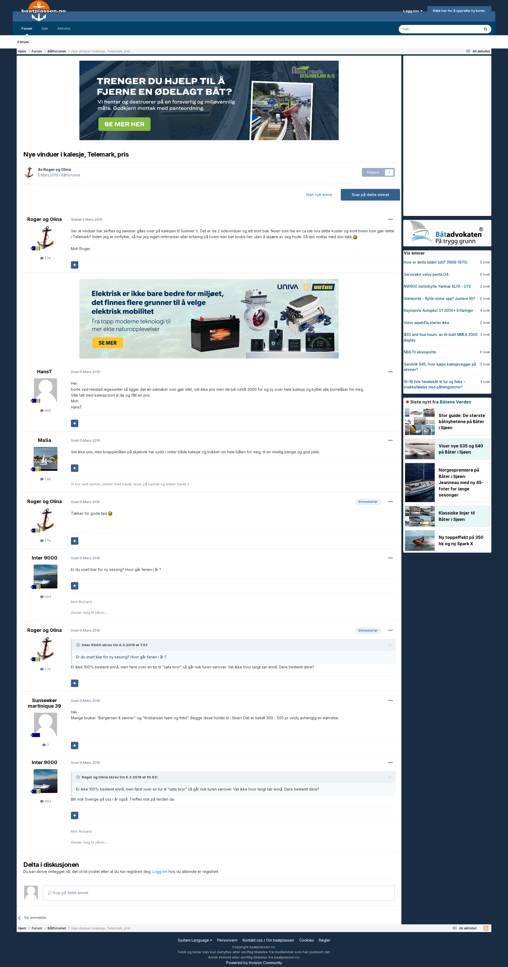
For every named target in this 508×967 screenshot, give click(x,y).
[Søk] (485, 29)
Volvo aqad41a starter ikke (426, 323)
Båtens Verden (455, 402)
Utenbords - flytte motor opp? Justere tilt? (439, 298)
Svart (85, 372)
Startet (86, 219)
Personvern (227, 940)
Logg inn (411, 11)
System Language (194, 940)
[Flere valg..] (390, 219)
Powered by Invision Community (254, 962)
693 (47, 597)
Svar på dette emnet (370, 194)
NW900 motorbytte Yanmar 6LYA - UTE (437, 286)
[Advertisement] (443, 135)
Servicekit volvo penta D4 (426, 274)
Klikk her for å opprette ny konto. (459, 10)
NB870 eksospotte (420, 352)
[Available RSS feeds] (485, 928)
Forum (26, 28)
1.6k (47, 479)
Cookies (306, 940)
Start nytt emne (319, 194)
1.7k (47, 258)
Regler (324, 940)
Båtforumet (70, 175)
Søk (45, 28)
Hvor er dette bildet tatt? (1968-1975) (436, 262)
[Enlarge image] (355, 236)
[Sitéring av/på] (74, 265)
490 (47, 410)
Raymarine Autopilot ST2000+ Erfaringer (438, 310)
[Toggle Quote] (78, 645)
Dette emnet (463, 29)
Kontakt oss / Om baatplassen (268, 940)
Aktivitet (63, 28)
